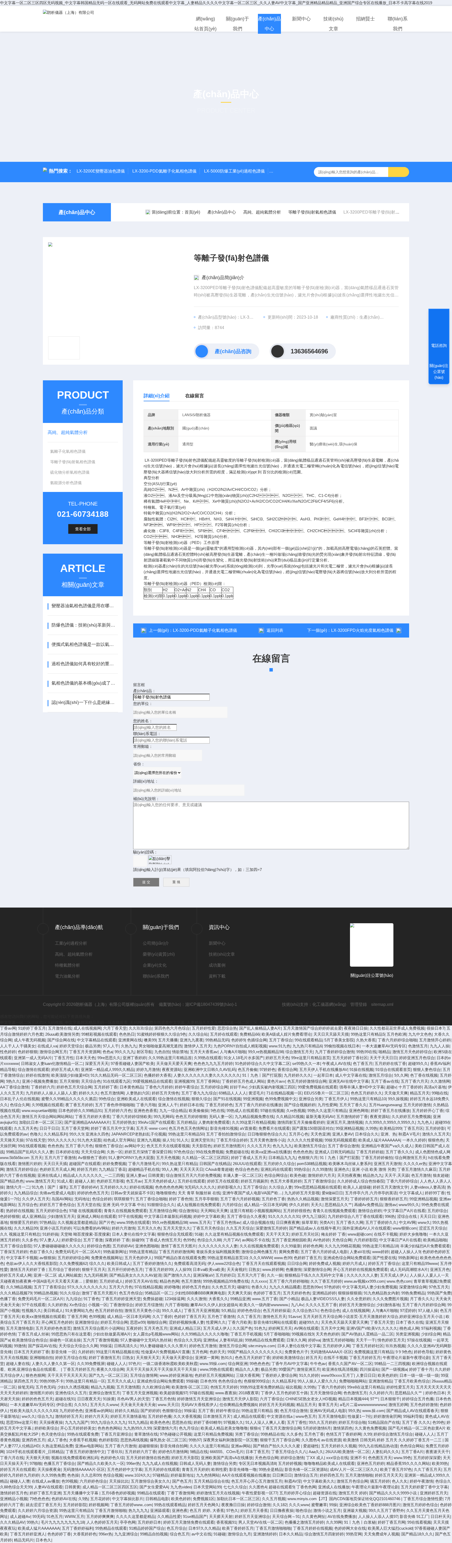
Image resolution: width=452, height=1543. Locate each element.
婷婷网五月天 (280, 1328)
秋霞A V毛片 (409, 1134)
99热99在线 (366, 1051)
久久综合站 (198, 1034)
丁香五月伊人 (336, 1099)
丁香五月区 (413, 1128)
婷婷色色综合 (249, 1310)
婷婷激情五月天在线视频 (218, 1493)
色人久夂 (400, 1481)
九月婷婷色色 (71, 1410)
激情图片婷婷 (29, 1163)
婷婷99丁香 (435, 1193)
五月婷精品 (186, 1122)
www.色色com (399, 1281)
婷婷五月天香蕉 (254, 1510)
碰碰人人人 (116, 1363)
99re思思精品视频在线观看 (317, 1187)
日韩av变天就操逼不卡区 (132, 1193)
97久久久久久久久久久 (87, 1287)
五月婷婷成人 (111, 1281)
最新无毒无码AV (320, 1116)
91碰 (199, 1234)
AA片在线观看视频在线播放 (246, 1475)
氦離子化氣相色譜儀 (68, 451)
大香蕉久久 (218, 1299)
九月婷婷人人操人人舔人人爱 (51, 1093)
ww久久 (28, 1416)
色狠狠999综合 (257, 1381)
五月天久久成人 (121, 1381)
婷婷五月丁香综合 (383, 1263)
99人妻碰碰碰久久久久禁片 (163, 1346)
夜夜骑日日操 (356, 1028)
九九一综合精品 (173, 1110)
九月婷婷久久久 (297, 1075)
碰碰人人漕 (20, 1481)
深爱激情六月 (165, 1428)
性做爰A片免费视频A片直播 (165, 1352)
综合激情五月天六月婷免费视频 (193, 1175)
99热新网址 (408, 1257)
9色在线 (217, 1110)
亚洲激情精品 (380, 1381)
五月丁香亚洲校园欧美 (291, 1240)
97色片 (134, 1363)
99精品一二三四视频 (392, 1363)
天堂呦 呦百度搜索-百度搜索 (85, 1234)
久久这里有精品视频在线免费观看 (234, 1234)
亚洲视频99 (184, 1081)
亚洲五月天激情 (387, 1163)
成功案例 (217, 965)
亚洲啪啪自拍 (41, 1357)
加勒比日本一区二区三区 (40, 1122)
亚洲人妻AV (342, 1134)
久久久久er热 (414, 1163)
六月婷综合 (232, 1204)
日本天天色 (85, 1058)
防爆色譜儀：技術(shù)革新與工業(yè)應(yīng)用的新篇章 (85, 625)
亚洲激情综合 (86, 1322)
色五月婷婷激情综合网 (306, 1081)
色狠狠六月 (308, 1157)
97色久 (232, 1510)
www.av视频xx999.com (364, 1281)
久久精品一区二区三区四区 (205, 1157)
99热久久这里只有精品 (327, 1110)
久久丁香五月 (249, 1316)
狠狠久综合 (201, 1099)
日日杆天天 (440, 1516)
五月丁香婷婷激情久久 (152, 1263)
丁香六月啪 (146, 1105)
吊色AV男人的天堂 (133, 1399)
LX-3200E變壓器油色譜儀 (101, 171)
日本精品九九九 (282, 1157)
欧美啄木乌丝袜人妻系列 (350, 1163)
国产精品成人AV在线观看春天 (412, 1410)
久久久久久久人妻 (362, 1275)
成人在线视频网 (87, 1028)
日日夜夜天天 (89, 1399)
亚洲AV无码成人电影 (328, 1410)
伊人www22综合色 (223, 1263)
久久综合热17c (305, 1310)
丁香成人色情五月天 (163, 1240)
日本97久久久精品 (204, 1528)
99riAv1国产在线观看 (156, 1122)
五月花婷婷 (100, 1498)
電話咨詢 (439, 345)
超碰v (391, 1087)
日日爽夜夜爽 (288, 1222)
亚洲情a (210, 1340)
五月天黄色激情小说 (267, 1140)
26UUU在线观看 (247, 1163)
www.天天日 (168, 1404)
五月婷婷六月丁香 (140, 1451)
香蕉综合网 (287, 1069)
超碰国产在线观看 (84, 1163)
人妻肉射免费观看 (214, 1122)
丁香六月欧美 (239, 1322)
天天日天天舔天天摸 (331, 1034)
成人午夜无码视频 (29, 1040)
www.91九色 (279, 1046)
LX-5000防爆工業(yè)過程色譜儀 (234, 171)
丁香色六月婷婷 (159, 1087)
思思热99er (312, 1287)
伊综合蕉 (64, 1404)
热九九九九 (138, 1510)
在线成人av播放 (45, 1481)
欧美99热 (440, 1463)
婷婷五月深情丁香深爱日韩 (148, 1152)
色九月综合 (189, 1428)
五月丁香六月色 (79, 1146)
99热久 (33, 1522)
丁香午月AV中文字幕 (290, 1363)
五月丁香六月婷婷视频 (239, 1199)
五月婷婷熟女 (124, 1122)
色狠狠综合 (172, 1410)
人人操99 (183, 1269)
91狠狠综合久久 (161, 1204)
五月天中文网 (332, 1328)
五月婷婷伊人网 (336, 1346)
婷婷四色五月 (331, 1475)
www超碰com (360, 1234)
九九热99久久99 (137, 1428)
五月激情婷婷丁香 (352, 1116)
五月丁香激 (93, 1240)
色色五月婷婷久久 (366, 1093)
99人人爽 (170, 1169)
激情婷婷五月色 (13, 1493)
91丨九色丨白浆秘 (360, 1522)
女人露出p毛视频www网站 (156, 1334)
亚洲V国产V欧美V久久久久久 (371, 1328)
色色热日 (127, 1034)
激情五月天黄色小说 (142, 1310)
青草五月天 (328, 1404)
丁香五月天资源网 (84, 1051)
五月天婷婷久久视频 (338, 1446)
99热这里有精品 (143, 1251)
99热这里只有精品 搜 (259, 1410)
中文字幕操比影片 (127, 1498)
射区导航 (144, 1051)
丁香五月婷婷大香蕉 (92, 1116)
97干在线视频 (130, 1216)
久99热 (371, 1128)
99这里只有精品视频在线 (117, 1352)
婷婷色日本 (435, 1393)
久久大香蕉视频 (187, 1416)
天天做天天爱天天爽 (173, 1063)
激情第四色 (343, 1428)
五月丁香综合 (280, 1040)
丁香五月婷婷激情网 (176, 1251)
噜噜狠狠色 (166, 1193)
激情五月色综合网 (352, 1481)
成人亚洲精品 (33, 1216)
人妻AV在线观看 (48, 1487)
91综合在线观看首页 (393, 1069)
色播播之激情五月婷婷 (304, 1522)
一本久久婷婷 (414, 1140)
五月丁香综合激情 (343, 1146)
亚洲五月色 (440, 1269)
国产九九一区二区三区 (108, 1375)
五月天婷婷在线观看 (162, 1469)
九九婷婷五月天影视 (302, 1193)
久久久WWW (260, 1257)
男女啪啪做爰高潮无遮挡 (160, 1046)
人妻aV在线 (360, 1251)
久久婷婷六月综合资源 (37, 1510)
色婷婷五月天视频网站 (214, 1375)
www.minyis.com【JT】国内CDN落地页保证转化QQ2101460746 (344, 1498)
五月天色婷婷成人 (160, 1181)
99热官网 (354, 1534)
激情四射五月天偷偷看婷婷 (300, 1122)
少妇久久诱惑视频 (73, 1387)
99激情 (20, 1346)
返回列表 (275, 630)
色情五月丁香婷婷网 (343, 1434)
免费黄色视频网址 (106, 1257)
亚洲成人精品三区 (185, 1328)
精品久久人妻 (247, 1369)
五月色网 (199, 1352)
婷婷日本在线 (191, 1105)
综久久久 (97, 1263)
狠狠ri (255, 1428)
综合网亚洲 (237, 1363)
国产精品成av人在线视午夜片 (314, 1228)
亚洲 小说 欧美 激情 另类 (373, 1169)
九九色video (180, 1487)
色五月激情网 (112, 1093)
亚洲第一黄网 (207, 1357)
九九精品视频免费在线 (254, 1116)
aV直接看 (248, 1128)
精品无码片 (23, 1540)
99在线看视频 (419, 1522)
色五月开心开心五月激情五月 (256, 1481)
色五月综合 (176, 1528)
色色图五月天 (380, 1457)
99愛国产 (287, 1369)
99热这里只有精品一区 (85, 1381)
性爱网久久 (216, 1322)
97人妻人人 (49, 1240)
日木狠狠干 (390, 1399)
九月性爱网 (327, 1105)
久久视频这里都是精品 (77, 1222)
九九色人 (425, 1122)
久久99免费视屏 (91, 1363)
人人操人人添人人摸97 (378, 1516)
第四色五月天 (25, 1381)
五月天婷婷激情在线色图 (147, 1457)
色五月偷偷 (247, 1069)
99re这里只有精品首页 (310, 1058)
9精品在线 (199, 1451)
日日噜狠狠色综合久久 (267, 1134)
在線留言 (194, 395)
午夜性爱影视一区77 (259, 1493)
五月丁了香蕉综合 (49, 1287)
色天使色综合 (53, 1434)
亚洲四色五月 (33, 1440)
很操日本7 (435, 1028)
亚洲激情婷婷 (265, 1534)
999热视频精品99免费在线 (226, 1281)
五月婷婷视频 (290, 1463)
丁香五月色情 (163, 1399)
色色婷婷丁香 (59, 1534)
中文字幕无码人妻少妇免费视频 (369, 1287)
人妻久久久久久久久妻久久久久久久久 (206, 1075)
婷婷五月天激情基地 (128, 1416)
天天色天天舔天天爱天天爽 (344, 1322)
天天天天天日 (191, 1169)
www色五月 (306, 1416)
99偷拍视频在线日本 (342, 1046)
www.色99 (283, 1257)
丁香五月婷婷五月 (365, 1357)
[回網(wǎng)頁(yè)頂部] (439, 326)
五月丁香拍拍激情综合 (225, 1134)
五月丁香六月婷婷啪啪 (288, 1281)
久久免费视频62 (73, 1263)
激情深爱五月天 (334, 1199)
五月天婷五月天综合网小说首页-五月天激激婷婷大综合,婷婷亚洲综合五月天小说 (373, 1316)
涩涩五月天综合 (432, 1228)
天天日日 (428, 1216)
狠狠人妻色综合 (426, 1069)
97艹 (374, 1399)
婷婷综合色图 (98, 1246)
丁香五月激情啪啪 (110, 1510)
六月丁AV (231, 1240)
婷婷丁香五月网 (391, 1522)
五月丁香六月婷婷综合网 (423, 1305)
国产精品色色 (12, 1181)
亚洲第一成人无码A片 (33, 1058)
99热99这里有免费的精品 (262, 1387)
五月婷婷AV (122, 1246)
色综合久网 (20, 1105)
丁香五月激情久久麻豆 (417, 1169)
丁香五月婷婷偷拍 (377, 1157)
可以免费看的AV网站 (91, 1228)
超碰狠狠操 (148, 1446)
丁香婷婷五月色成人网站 (243, 1081)
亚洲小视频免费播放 (39, 1081)
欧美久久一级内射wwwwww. (264, 1305)
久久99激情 (322, 1169)
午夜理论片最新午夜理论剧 (406, 1357)
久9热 (83, 1498)
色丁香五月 (362, 1063)
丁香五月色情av (226, 1222)
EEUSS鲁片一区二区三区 (326, 1093)
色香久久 (259, 1287)
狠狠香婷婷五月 (393, 1199)
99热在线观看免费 (83, 1434)
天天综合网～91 (286, 1516)
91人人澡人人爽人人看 (265, 1422)
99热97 (195, 1440)
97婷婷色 (267, 1069)
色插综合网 (257, 1040)
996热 (390, 1216)
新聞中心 (301, 18)
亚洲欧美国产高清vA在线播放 (227, 1457)
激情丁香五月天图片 (178, 1246)
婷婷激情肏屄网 (387, 1416)
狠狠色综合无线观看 (175, 1234)
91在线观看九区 (117, 1081)
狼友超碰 (441, 1175)
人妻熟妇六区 (138, 1093)
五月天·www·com (151, 1128)
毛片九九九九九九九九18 (62, 1522)
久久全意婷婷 (358, 1299)
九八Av (297, 1305)
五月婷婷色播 (159, 1416)
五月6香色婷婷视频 (118, 1493)
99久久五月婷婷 (322, 1422)
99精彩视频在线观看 (99, 1034)
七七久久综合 (235, 1487)
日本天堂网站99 (207, 1487)
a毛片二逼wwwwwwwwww (363, 1404)
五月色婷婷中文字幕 (124, 1469)
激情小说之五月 (327, 1510)
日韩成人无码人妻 (195, 1463)
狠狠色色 (436, 1140)
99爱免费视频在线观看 (317, 1087)
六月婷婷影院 (365, 1240)
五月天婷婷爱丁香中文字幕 (424, 1487)
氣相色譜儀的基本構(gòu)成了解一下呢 (85, 683)
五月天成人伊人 (394, 1275)
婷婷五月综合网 (114, 1322)
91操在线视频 (361, 1069)
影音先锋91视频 (224, 1128)
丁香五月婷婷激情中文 (85, 1451)
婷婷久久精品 (126, 1410)
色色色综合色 (230, 1381)
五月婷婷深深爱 (427, 1457)
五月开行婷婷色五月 (125, 1269)
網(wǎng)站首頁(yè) (205, 23)
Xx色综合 (77, 1305)
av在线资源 (331, 1440)
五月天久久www (104, 1404)
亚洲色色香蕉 (145, 1110)
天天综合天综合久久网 (78, 1346)
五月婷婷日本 (149, 1522)
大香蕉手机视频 (83, 1440)
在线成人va (47, 1046)
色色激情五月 (355, 1393)
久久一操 (274, 1275)
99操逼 (106, 1346)
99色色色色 (259, 1363)
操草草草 (309, 1222)
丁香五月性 (64, 1058)
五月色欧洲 (396, 1034)
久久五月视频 (273, 1498)
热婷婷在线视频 (19, 1210)
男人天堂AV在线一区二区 (260, 1522)
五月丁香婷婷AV (83, 1187)
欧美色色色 (160, 1422)
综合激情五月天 (299, 1051)
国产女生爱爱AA (153, 1487)
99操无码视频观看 (340, 1140)
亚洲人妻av (136, 1175)
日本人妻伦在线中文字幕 (133, 1234)
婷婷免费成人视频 (324, 1263)
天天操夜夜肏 (49, 1469)
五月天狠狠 (69, 1081)
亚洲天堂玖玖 (202, 1140)
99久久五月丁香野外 (386, 1510)
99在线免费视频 (209, 1152)
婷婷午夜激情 (421, 1481)
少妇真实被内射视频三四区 (272, 1087)
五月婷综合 (437, 1210)
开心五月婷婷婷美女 (77, 1428)
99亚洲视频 (253, 1099)
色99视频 (97, 1316)
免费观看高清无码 (189, 1263)
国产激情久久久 (177, 1275)
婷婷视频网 (98, 1504)
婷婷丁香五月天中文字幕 (112, 1128)
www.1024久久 (137, 1475)
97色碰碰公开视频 (175, 1434)
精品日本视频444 (353, 1399)
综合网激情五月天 (410, 1157)
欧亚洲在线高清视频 (340, 1369)
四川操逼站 (369, 1369)
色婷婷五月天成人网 (57, 1169)
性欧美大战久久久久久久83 (33, 1410)
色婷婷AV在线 (64, 1498)
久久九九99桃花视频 (342, 1246)
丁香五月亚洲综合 (116, 1434)
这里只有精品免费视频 (213, 1434)
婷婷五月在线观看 (223, 1181)
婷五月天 (313, 1357)
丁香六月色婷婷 (331, 1387)
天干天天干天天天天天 (67, 1375)
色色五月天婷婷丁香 (252, 1357)
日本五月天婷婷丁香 (31, 1352)
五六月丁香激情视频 (100, 1340)
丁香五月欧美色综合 (412, 1381)
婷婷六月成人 (354, 1263)
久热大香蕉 (366, 1040)
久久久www (299, 1504)
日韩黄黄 (156, 1175)
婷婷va (314, 1340)
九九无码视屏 (95, 1275)
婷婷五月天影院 (185, 1457)
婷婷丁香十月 (421, 1369)
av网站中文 (134, 1146)
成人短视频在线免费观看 (198, 1204)
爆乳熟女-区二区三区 (168, 1440)
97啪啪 (36, 1463)
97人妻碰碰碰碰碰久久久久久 (59, 1246)
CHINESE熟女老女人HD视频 (310, 1399)
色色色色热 (303, 1152)
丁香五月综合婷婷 (232, 1140)
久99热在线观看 (208, 1058)
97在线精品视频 (148, 1287)
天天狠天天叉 (148, 1357)
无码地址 (82, 1199)
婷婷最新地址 (182, 1475)
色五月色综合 (131, 1293)
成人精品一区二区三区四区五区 (109, 1487)
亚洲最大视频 (354, 1510)
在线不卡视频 (385, 1234)
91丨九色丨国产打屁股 (262, 1075)
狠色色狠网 (35, 1375)
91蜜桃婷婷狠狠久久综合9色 (161, 1034)
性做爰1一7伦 (359, 1416)
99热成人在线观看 (242, 1110)
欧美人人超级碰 (357, 1187)
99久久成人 (172, 1310)
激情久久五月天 (436, 1134)
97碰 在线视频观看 (85, 1210)
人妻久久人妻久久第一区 (53, 1363)
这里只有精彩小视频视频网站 (255, 1210)
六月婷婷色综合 (93, 1481)
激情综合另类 (224, 1463)
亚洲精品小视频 (13, 1498)
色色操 (73, 1475)
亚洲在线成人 (49, 1175)
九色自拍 (162, 1051)
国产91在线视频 (227, 1099)
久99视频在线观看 (47, 1105)
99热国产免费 (439, 1293)
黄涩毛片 (256, 1093)
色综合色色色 (246, 1169)
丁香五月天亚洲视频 (201, 1310)
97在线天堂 (36, 1140)
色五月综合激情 (294, 1410)
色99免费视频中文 (281, 1099)
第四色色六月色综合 (172, 1028)
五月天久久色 (149, 1228)
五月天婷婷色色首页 (53, 1328)
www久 (424, 1222)
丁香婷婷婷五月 (364, 1199)
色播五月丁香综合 (59, 1463)
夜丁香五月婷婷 (79, 1105)
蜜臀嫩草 (319, 1504)
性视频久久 (31, 1310)
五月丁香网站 (208, 1081)
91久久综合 (70, 1293)
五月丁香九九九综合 (199, 1093)
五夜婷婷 (134, 1328)
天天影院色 (201, 1146)
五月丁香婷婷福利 (77, 1528)
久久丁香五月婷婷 (326, 1281)
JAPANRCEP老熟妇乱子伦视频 (138, 1134)
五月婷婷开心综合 (295, 1493)
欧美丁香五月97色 (396, 1469)
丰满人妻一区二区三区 (242, 1175)
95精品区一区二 (158, 1293)
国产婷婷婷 (150, 1410)
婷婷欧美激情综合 (288, 1357)
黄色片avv (276, 1081)
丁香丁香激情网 (180, 1493)
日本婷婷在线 (67, 1152)
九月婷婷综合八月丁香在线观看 (355, 1216)
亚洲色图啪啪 (147, 1246)
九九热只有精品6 (307, 1046)
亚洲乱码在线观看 (276, 1169)
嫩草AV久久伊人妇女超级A (213, 1305)
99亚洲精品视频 (349, 1128)
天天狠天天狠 (37, 1457)
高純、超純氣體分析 (74, 954)
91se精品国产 (195, 1516)
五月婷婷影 (435, 1128)
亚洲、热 (388, 1134)
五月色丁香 (314, 1434)
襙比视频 (293, 1387)
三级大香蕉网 (247, 1375)
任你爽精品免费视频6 (238, 1404)
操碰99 (138, 1240)
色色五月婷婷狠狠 (191, 1116)
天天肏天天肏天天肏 (138, 1404)
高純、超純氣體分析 (262, 212)
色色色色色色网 (169, 1187)
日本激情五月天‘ (217, 1416)
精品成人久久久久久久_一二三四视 (93, 1175)
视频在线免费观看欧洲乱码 (74, 1457)
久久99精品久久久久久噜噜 (204, 1334)
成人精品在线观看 (249, 1416)
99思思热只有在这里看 (71, 1334)
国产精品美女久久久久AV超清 (135, 1275)
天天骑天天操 (12, 1140)
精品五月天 (420, 1093)
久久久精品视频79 (16, 1293)
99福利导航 (413, 1416)
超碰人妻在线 (18, 1363)
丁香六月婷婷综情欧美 (131, 1116)
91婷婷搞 (50, 1234)
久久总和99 (91, 1475)
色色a (107, 1051)
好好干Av (238, 1087)
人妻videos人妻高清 (427, 1187)
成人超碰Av (20, 1516)
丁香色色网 (306, 1487)
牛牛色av (318, 1363)
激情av (391, 1204)
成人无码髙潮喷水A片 (409, 1269)
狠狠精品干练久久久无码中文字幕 (314, 1275)
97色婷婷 (332, 1287)
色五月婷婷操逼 (276, 1310)
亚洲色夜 (180, 1510)
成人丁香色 (57, 1440)
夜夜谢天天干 (437, 1451)
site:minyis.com (261, 1346)
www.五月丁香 (264, 1299)
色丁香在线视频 (424, 1075)
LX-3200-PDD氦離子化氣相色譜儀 (164, 171)
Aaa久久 (316, 1451)
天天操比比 (119, 1481)
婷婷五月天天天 (388, 1475)
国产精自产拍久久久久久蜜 (277, 1446)
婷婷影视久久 (229, 1187)
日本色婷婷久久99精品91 (80, 1110)
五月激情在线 (59, 1028)
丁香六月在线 (12, 1457)
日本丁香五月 (257, 1451)
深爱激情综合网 (317, 1269)
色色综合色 (330, 1310)
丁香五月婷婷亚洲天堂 (121, 1299)
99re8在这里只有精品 (365, 1387)
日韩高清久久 (126, 1346)
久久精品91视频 (290, 1116)
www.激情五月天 (40, 1181)
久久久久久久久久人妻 (218, 1246)
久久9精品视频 (19, 1287)
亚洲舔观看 (160, 1510)
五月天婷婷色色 (296, 1293)
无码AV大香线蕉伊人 (199, 1404)
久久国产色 (242, 1328)
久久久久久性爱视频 (305, 1140)
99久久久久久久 (61, 1140)
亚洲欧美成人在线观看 (136, 1099)
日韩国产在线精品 (215, 1163)
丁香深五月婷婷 (13, 1251)
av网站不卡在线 (256, 1240)
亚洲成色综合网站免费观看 (346, 1257)
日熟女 (254, 1269)
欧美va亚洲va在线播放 (271, 1152)
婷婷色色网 (313, 1246)
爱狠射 (91, 1281)
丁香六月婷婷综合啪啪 (397, 1040)
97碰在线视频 (272, 1110)
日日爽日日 (282, 1475)
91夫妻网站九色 (79, 1310)
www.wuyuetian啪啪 (39, 1110)
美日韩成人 (53, 1310)
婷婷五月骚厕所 (254, 1181)
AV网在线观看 (306, 1328)
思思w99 (137, 1322)
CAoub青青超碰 (219, 1169)
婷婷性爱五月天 (400, 1387)
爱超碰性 (311, 1446)
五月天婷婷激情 (417, 1105)
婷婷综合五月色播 (417, 1399)
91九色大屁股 (89, 1140)
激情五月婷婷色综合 (420, 1504)
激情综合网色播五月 (259, 1251)
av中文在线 (201, 1534)
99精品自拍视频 (154, 1534)
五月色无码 (45, 1387)
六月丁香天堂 (115, 1028)
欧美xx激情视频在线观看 (43, 1316)
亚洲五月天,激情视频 (344, 1122)
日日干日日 (49, 1128)
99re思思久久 (109, 1058)
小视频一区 (98, 1305)
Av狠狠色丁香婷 (92, 1157)
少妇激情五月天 (61, 1216)
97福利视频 (431, 1328)
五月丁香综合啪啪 (151, 1199)
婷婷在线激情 (37, 1075)
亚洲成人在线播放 (333, 1487)
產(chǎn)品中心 (269, 23)
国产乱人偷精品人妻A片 (260, 1028)
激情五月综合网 (232, 1346)
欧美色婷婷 (387, 1375)
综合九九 (45, 1416)
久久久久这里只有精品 (209, 1446)
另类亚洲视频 (407, 1334)
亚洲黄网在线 (130, 1040)
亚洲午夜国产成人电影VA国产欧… (252, 1193)
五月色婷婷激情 (424, 1404)
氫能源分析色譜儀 (66, 482)
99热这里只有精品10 (368, 1099)
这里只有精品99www (420, 1263)
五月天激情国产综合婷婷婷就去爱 (312, 1028)
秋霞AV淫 (292, 1481)
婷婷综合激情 (292, 1457)
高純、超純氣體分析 (68, 432)
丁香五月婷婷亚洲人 (27, 1534)
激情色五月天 (274, 1316)
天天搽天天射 (221, 1516)
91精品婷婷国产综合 (147, 1528)
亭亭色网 (127, 1522)
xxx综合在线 (337, 1457)
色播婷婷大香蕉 (157, 1075)
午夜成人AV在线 (336, 1063)
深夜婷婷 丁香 (117, 1240)
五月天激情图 (128, 1387)
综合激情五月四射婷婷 (324, 1534)
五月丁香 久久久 (416, 1422)
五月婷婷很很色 (296, 1210)
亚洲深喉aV (203, 1275)
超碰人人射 (84, 1181)
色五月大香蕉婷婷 (286, 1181)
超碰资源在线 (324, 1493)
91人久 (183, 1140)
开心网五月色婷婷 (57, 1322)
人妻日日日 (366, 1375)
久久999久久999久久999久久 (390, 1122)
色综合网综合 (276, 1175)
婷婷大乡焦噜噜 (413, 1234)
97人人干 (111, 1046)
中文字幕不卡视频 (21, 1257)
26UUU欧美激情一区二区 (347, 1451)
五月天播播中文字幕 (81, 1493)
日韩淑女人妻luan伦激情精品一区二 (52, 1063)
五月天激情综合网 (325, 1393)
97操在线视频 (419, 1340)
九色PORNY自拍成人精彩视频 (240, 1046)
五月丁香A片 (412, 1451)
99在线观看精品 (308, 1040)
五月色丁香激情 (221, 1316)
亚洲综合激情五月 (104, 1393)
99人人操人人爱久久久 (317, 1381)
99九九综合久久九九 (108, 1422)
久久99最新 (291, 1246)
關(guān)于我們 (237, 23)
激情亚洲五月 (308, 1369)
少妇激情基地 (388, 1305)
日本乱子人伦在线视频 (19, 1099)
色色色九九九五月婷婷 (213, 1063)
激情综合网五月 (53, 1051)
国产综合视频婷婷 (299, 1105)
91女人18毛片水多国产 (243, 1058)
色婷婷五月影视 (110, 1181)
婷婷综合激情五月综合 (393, 1434)
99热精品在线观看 (111, 1528)
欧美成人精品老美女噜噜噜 (224, 1428)
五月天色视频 (168, 1157)
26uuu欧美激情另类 (62, 1034)
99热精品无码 (217, 1040)
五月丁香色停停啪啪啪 (114, 1105)
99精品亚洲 (240, 1299)
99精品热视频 (46, 1293)
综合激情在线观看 (33, 1069)
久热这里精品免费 (57, 1446)
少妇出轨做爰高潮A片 (112, 1334)
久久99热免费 (53, 1475)
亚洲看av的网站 (99, 1410)
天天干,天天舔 (397, 1175)
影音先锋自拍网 (174, 1446)
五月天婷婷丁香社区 (350, 1058)
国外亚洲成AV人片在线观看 (366, 1228)
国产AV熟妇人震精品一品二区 (367, 1334)
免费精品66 (249, 1034)
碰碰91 (243, 1287)
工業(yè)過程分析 (71, 943)
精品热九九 (372, 1175)
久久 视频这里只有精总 (20, 1234)
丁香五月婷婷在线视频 (312, 1528)
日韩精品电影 (157, 1498)
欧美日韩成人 (119, 1263)
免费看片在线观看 (274, 1128)
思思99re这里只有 (21, 1422)
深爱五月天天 (97, 1063)
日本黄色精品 (131, 1087)
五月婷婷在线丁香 (390, 1063)
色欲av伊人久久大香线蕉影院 (31, 1263)
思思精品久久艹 (338, 1204)
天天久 (317, 1204)
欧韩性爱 (219, 1469)
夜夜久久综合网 (110, 1369)
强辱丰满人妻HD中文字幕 (361, 1087)
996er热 (133, 1463)
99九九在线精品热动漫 (378, 1446)
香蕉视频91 (226, 1522)
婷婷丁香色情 (181, 1199)
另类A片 (326, 1222)
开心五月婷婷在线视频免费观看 (360, 1269)
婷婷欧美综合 (46, 1428)
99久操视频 (398, 1099)
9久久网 (401, 1075)
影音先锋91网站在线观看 (275, 1322)
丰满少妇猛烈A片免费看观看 (425, 1246)
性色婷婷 (8, 1051)
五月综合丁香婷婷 (64, 1269)
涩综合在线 (407, 1216)
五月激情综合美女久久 (150, 1481)
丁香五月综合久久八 (289, 1451)
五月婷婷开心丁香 (427, 1110)
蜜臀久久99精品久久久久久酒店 (69, 1099)
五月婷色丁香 (273, 1199)
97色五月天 (439, 1287)
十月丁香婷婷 (410, 1087)
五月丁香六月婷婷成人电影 (324, 1251)
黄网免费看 (288, 1251)
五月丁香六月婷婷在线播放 (258, 1105)
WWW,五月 (74, 1516)
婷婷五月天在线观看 (17, 1469)
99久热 (354, 1410)
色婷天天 (217, 1352)
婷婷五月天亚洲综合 (252, 1516)
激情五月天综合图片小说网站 (98, 1328)
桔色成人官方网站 (119, 1140)
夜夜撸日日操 (233, 1504)
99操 (333, 1504)
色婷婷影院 (108, 1440)
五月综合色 (27, 1204)
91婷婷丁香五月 (32, 1028)
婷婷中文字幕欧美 (209, 1216)
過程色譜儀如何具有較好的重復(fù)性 (85, 663)
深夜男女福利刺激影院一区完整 (230, 1440)
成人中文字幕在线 (350, 1075)
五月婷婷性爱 (203, 1028)
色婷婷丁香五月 (307, 1257)
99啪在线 (440, 1093)
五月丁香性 (297, 1422)
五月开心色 (298, 1134)
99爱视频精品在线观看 (152, 1081)
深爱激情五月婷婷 (271, 1228)
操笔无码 (25, 1387)
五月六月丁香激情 (60, 1157)
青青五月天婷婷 (195, 1469)
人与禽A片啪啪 (233, 1051)
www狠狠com (405, 1228)
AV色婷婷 (321, 1240)
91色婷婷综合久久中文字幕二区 (262, 1063)
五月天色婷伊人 (138, 1257)
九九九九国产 (76, 1422)
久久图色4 (310, 1440)
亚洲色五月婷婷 (370, 1463)
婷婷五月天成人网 (15, 1275)
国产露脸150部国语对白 (313, 1128)
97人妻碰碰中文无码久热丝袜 (146, 1340)
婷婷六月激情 (123, 1228)
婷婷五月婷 (87, 1169)
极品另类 (93, 1046)
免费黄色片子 (296, 1352)
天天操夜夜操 (51, 1422)
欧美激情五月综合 (310, 1146)
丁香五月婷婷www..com (131, 1504)
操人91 (168, 1140)
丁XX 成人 (315, 1457)
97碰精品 (160, 1475)
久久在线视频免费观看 (259, 1246)
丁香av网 (8, 1028)
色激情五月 (418, 1046)
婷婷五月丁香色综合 (57, 1204)
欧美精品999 (391, 1128)
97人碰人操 (428, 1310)
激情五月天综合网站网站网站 (47, 1116)
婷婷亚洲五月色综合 (416, 1058)
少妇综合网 (431, 1334)
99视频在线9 (303, 1334)
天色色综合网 (266, 1457)
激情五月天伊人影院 (240, 1399)
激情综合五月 (306, 1475)
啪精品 (384, 1051)
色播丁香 (8, 1299)
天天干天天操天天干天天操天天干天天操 (162, 1369)
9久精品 (228, 1310)
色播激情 (293, 1269)
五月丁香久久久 (399, 1152)
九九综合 (73, 1299)
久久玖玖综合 (140, 1028)
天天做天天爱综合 (177, 1357)
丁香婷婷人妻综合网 (279, 1375)
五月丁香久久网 (349, 1222)
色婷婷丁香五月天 (189, 1316)
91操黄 (109, 1399)
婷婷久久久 (88, 1093)
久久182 (280, 1504)
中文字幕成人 (411, 1193)
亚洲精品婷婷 (324, 1293)
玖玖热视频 (395, 1346)
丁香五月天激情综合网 (281, 1428)
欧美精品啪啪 (435, 1240)
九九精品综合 (25, 1193)
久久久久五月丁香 (321, 1305)
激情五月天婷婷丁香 (28, 1269)
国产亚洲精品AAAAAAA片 (87, 1122)
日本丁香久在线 (409, 1322)
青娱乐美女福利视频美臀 (217, 1251)
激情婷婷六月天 (321, 1175)
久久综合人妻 (280, 1187)
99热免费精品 (413, 1293)
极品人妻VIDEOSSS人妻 (323, 1299)
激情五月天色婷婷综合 (412, 1051)
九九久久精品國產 (285, 1287)
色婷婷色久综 (112, 1457)
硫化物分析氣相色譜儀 (69, 472)
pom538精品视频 (311, 1163)
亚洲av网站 (241, 1446)
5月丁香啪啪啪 (277, 1334)
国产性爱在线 (384, 1257)
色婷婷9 (238, 1040)
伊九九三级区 (314, 1216)
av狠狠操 (47, 1257)
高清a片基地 (435, 1087)
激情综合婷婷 (369, 1210)
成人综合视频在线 (258, 1222)
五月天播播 (168, 1040)
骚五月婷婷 (380, 1481)
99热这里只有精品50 (186, 1134)
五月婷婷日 (225, 1275)
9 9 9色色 (404, 1352)
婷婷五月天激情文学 (390, 1187)
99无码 (38, 1516)
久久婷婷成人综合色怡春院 (360, 1181)
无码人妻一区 (221, 1116)
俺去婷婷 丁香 (333, 1234)
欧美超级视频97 (173, 1393)
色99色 (189, 1240)
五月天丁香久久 (353, 1105)
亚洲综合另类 (310, 1099)
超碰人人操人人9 (405, 1251)
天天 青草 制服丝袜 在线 (199, 1193)
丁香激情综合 (121, 1305)
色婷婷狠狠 (27, 1051)
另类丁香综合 (246, 1434)
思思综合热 (227, 1028)
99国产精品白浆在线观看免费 (179, 1257)
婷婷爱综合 (71, 1240)
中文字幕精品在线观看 (96, 1040)
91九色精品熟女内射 (381, 1293)
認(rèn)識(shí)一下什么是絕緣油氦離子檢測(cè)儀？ (85, 702)
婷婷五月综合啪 (352, 1422)
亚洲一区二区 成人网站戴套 (57, 1275)
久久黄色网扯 (313, 1516)
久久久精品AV (12, 1522)
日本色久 (43, 1540)
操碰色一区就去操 (65, 1340)
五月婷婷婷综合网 (73, 1257)
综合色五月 (179, 1534)
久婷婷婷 (86, 1352)
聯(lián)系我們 (398, 23)
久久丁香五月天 (427, 1469)
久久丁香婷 (162, 1316)
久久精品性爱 (169, 1516)
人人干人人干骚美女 (17, 1046)
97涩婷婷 (408, 1310)
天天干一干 (365, 1340)
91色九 (260, 1328)
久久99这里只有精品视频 (253, 1122)
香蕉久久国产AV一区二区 (350, 1363)
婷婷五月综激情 (149, 1305)
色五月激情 (421, 1175)
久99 (367, 1434)
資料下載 (217, 976)
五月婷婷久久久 (113, 1187)
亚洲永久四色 (97, 1134)
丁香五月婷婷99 (159, 1269)
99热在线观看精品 (170, 1504)
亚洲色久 (342, 1169)
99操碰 (192, 1381)
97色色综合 (184, 1152)
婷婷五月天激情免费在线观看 (188, 1522)
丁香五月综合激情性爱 (423, 1498)
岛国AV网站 (62, 1199)
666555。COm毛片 (227, 1451)
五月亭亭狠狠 (206, 1199)
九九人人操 (439, 1046)
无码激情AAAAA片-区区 (331, 1352)
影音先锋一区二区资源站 (306, 1469)
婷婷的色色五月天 (93, 1193)
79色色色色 (39, 1498)
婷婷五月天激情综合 (356, 1305)
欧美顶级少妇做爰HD (69, 1075)
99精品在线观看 (151, 1493)
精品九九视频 (102, 1387)
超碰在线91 (65, 1399)
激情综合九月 (239, 1534)
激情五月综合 (380, 1075)
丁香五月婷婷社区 (367, 1346)
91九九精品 (138, 1422)
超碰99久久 (418, 1063)
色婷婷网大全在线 (350, 1528)
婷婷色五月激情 (203, 1346)
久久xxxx (259, 1281)
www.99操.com (213, 1363)
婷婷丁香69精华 (207, 1422)
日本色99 (208, 1381)
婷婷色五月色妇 (196, 1287)
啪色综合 (303, 1510)
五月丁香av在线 (385, 1081)
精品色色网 (169, 1281)
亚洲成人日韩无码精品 (334, 1152)
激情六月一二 (18, 1187)
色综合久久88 (209, 1240)
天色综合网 (342, 1240)
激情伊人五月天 (197, 1046)
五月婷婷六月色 (118, 1110)
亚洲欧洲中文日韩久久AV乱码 (210, 1069)
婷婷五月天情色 (165, 1093)
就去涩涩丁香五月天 (43, 1504)
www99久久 (409, 1204)
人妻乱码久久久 (385, 1451)
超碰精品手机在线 (144, 1169)
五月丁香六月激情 (120, 1446)
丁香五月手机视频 (246, 1334)
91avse (294, 1316)
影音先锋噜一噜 (243, 1469)
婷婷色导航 (423, 1352)
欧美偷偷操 (198, 1110)
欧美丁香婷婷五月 (237, 1528)
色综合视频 (113, 1475)
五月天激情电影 (19, 1328)
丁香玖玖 (115, 1451)
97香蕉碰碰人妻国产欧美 (132, 1063)
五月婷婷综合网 (214, 1087)
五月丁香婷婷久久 (381, 1222)
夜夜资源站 (172, 1069)
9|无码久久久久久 (200, 1187)
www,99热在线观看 (216, 1369)
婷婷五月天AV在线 (141, 1281)
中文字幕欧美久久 (319, 1481)
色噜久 (36, 1134)
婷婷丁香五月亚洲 (45, 1493)
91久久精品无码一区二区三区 (116, 1075)
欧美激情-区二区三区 (190, 1387)
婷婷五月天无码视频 (276, 1404)
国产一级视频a (394, 1369)
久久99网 (334, 1522)
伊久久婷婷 (299, 1204)
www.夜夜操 (225, 1393)
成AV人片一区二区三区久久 (354, 1469)
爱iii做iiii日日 (332, 1193)
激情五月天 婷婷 (352, 1493)
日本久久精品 (290, 1534)
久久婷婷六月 (381, 1393)
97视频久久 (233, 1422)
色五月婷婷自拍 (108, 1310)
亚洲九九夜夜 (191, 1040)
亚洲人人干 (168, 1105)
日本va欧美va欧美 (209, 1269)
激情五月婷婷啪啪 (338, 1340)
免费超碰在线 (237, 1152)
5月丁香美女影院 (339, 1040)
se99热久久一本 (306, 1063)
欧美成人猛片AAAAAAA (379, 1140)
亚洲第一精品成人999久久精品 (107, 1069)
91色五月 (55, 1516)
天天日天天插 (55, 1163)
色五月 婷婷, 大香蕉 (207, 1510)
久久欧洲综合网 (156, 1387)
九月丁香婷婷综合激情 (334, 1051)
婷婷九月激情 (148, 1069)
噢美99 (150, 1040)
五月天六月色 (120, 1287)
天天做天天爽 (396, 1093)
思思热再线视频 (134, 1440)
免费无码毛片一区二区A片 (78, 1251)
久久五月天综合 (239, 1228)
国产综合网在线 (61, 1040)
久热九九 (129, 1046)
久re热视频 (295, 1110)
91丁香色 (91, 1299)
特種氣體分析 (67, 965)
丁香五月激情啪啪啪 (273, 1528)
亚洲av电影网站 (89, 1446)
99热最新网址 (115, 1251)
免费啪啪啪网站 (352, 1381)
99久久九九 (124, 1051)
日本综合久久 (366, 1134)
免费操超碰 (152, 1299)
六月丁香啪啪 (176, 1305)
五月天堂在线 (88, 1204)
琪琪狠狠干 (123, 1199)
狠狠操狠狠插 (349, 1293)
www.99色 (402, 1457)
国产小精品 (289, 1299)
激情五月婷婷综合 (21, 1169)
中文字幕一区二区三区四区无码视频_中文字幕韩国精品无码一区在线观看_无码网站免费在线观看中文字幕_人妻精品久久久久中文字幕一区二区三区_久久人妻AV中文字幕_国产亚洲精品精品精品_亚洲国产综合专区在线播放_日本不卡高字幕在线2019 (216, 3)
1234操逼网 (175, 1299)
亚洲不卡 (358, 1457)
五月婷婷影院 (75, 1504)
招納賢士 (365, 18)
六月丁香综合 (271, 1399)
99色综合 (107, 1099)
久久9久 (81, 1404)
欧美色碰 (298, 1175)
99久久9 (76, 1134)
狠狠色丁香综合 (108, 1146)
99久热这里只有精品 (179, 1163)
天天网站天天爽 (214, 1210)
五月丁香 (206, 1410)
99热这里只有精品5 (368, 1034)
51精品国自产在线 (384, 1422)
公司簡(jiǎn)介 (156, 943)
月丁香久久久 (421, 1299)
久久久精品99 (26, 1228)
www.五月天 (200, 1222)
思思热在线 (181, 1422)
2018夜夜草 (249, 1393)
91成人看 (65, 1181)
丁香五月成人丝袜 (33, 1334)
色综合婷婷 (102, 1199)
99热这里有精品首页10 (227, 1257)
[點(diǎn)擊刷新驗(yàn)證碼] (160, 859)
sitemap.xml (382, 1004)
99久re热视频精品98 (265, 1051)
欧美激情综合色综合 (29, 1340)
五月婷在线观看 (224, 1034)
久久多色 (29, 1240)
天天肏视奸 (236, 1269)
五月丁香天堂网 (75, 1128)
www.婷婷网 (273, 1269)
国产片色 (107, 1222)
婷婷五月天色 (277, 1058)
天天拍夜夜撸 (349, 1175)
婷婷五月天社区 (305, 1234)
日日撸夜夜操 (281, 1510)
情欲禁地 (180, 1051)
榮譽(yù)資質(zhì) (159, 954)
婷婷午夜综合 (186, 1087)
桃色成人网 (409, 1328)
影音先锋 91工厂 (414, 1516)
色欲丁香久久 (41, 1251)
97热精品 (47, 1222)
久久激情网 (440, 1081)
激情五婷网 (398, 1404)
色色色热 (55, 1146)
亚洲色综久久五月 (71, 1393)
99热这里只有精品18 (380, 1246)
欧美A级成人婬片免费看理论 (286, 1034)
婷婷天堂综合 (71, 1046)
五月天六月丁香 (251, 1275)
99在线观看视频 (32, 1146)
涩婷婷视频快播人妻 (186, 1322)
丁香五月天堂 (382, 1322)
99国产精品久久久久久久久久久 (254, 1352)
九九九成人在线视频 (159, 1463)
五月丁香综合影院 (15, 1246)
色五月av (134, 1181)
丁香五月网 (77, 1316)
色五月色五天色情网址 (188, 1128)
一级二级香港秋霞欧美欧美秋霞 (170, 1363)
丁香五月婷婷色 (219, 1105)
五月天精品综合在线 (211, 1481)
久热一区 (114, 1152)
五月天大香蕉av (204, 1051)
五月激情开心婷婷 (434, 1040)
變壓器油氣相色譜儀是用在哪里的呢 (85, 605)
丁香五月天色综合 (208, 1228)
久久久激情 (196, 1299)
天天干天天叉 (277, 1234)
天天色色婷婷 (327, 1334)
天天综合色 (91, 1081)
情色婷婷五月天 (391, 1340)
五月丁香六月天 (414, 1081)
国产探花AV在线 (42, 1346)
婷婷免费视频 (114, 1163)
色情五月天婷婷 (224, 1387)
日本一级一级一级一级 (419, 1375)
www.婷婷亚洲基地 (176, 1375)
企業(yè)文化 (155, 965)
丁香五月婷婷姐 (369, 1152)
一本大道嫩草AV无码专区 (384, 1046)
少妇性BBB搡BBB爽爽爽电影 (199, 1293)
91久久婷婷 (309, 1375)
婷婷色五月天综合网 (74, 1087)
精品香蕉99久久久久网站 (408, 1463)
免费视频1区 (203, 1498)
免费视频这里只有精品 (373, 1352)
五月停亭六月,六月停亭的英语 (371, 1193)
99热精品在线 (272, 1434)
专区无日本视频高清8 (257, 1463)
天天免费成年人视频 (381, 1534)
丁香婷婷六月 (42, 1087)
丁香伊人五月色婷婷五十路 (284, 1393)
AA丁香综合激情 (14, 1087)
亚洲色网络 (359, 1110)
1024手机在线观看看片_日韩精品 (35, 1451)
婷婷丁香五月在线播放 (390, 1110)
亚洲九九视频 (148, 1140)
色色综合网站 (411, 1446)
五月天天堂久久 (176, 1228)
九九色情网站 (208, 1475)
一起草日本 (323, 1075)
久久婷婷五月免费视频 (411, 1116)
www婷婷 (380, 1251)
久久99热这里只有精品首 (170, 1058)
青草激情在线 (146, 1434)
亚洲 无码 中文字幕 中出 (124, 1204)
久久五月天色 (25, 1128)
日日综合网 (297, 1263)
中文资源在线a (280, 1416)
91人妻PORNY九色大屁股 (131, 1157)
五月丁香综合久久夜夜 (246, 1216)
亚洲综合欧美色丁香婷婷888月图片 (369, 1504)
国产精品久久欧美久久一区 (100, 1463)
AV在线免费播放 (341, 1516)
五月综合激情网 (143, 1375)
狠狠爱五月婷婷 (23, 1222)
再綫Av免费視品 (368, 1204)
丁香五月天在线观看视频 (263, 1263)
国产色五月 (182, 1481)
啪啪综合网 (157, 1322)
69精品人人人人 (232, 1093)
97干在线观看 (34, 1305)
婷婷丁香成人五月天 (248, 1157)
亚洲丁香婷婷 (134, 1058)
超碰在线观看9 (281, 1487)
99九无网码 (163, 1116)
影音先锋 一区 (63, 1352)
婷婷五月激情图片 (229, 1146)
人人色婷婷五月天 (102, 1522)
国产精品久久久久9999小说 (393, 1493)
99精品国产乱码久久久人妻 (29, 1152)
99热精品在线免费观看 (264, 1340)
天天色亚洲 (320, 1134)
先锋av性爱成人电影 (57, 1193)
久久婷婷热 (57, 1305)
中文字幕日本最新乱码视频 (167, 1216)
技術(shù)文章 (333, 23)
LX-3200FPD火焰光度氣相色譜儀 (362, 630)
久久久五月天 (258, 1146)
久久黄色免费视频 (370, 1428)
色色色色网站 (109, 1428)
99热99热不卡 (51, 1381)
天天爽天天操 (239, 1293)
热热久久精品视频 (303, 1199)
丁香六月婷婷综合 (402, 1181)
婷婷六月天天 (96, 1416)
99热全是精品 (270, 1469)
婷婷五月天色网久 (203, 1504)
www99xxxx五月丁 (337, 1375)
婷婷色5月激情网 (173, 1451)
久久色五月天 (223, 1287)
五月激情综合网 (163, 1210)
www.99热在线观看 (133, 1222)
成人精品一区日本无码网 (265, 1204)
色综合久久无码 (187, 1340)
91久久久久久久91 (284, 1216)
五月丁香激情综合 (319, 1181)
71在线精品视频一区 (284, 1093)
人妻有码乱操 (231, 1340)
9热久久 (13, 1081)
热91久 (227, 1357)
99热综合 (302, 1169)
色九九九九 (282, 1146)
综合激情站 (188, 1210)
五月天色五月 (155, 1328)
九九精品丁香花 (112, 1169)
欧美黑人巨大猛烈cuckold (390, 1528)
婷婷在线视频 (141, 1187)
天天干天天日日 (383, 1058)
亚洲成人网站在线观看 (96, 1216)
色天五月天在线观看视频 (168, 1146)
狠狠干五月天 (93, 1269)
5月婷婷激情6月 (317, 1428)
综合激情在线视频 (173, 1099)
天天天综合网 (93, 1152)
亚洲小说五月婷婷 (55, 1228)
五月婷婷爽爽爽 (100, 1516)
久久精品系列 (55, 1134)
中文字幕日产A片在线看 (404, 1210)
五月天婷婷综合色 (51, 1210)
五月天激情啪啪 (359, 1475)
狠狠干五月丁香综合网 (279, 1440)
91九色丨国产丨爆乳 (49, 1187)
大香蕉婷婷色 (85, 1534)
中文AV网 (407, 1222)
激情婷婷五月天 (69, 1416)
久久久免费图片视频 (390, 1299)
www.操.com (373, 1410)
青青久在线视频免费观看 (125, 1210)
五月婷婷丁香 (105, 1087)
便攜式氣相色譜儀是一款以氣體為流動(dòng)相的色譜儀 (85, 644)
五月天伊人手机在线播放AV (323, 1069)
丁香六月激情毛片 (144, 1163)
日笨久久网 (296, 1340)
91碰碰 (219, 1534)
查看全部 (83, 529)
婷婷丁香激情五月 (104, 1357)
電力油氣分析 (67, 976)
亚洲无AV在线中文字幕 (349, 1081)
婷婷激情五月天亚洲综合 (198, 1399)
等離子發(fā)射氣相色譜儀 (312, 212)
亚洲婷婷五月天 (433, 1493)
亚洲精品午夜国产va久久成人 (387, 1146)
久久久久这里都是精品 (135, 1516)
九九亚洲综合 (126, 1534)
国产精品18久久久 (417, 1534)
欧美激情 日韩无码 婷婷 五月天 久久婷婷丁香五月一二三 (393, 1440)
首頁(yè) (192, 212)
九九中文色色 (420, 1034)
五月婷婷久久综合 (279, 1163)
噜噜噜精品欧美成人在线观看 (329, 1463)
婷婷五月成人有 (65, 1069)
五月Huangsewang (385, 1105)
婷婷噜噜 (172, 1287)
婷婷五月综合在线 (71, 1357)
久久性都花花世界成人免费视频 (397, 1028)
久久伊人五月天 (35, 1199)
